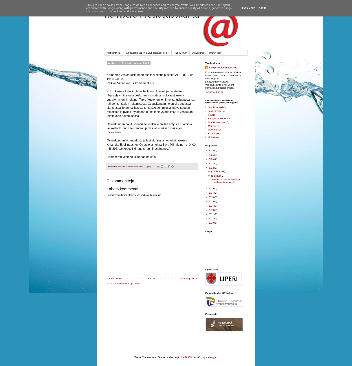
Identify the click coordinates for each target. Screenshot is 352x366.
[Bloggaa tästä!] (162, 166)
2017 (211, 193)
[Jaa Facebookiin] (169, 166)
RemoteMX (213, 133)
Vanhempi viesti (189, 278)
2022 (211, 168)
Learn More (248, 8)
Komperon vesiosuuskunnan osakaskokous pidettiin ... (226, 180)
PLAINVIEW (186, 357)
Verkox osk (213, 137)
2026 (211, 150)
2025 (211, 155)
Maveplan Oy (214, 129)
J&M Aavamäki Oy (217, 107)
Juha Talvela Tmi (216, 111)
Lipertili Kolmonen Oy (219, 122)
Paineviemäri (180, 53)
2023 (211, 163)
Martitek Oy (213, 126)
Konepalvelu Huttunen (219, 118)
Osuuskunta (198, 53)
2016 (211, 197)
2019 (211, 188)
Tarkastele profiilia (214, 92)
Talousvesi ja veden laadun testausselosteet (147, 53)
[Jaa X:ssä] (165, 166)
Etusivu (151, 278)
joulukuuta (216, 171)
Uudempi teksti (115, 278)
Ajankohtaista (113, 53)
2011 (211, 218)
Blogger (213, 357)
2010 (211, 223)
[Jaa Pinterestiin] (172, 166)
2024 (211, 159)
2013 (211, 210)
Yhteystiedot (215, 53)
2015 (211, 201)
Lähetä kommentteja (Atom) (126, 283)
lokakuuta (216, 176)
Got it (263, 8)
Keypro (211, 115)
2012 (211, 214)
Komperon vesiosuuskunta (223, 67)
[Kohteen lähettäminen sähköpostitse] (158, 166)
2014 (211, 206)
